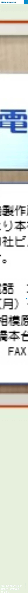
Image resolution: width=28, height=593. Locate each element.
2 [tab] (26, 296)
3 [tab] (26, 298)
